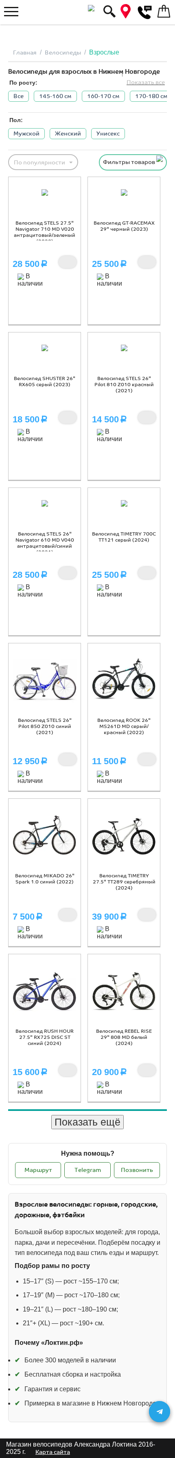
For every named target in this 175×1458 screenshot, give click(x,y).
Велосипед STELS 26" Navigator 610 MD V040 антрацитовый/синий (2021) (44, 543)
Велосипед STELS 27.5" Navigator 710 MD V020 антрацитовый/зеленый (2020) (44, 232)
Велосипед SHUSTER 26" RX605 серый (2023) (44, 382)
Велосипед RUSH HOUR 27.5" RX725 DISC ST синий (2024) (44, 1037)
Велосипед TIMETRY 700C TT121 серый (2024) (124, 537)
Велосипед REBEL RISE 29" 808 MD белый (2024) (124, 1037)
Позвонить (137, 1170)
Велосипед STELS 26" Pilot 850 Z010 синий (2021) (45, 726)
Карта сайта (52, 1452)
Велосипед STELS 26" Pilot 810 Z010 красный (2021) (124, 385)
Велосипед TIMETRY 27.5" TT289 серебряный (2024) (124, 882)
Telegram (87, 1170)
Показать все (146, 82)
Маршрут (38, 1170)
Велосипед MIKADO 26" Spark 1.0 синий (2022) (44, 879)
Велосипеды (63, 52)
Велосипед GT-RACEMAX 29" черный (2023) (124, 226)
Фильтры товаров (129, 162)
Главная (25, 52)
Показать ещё (87, 1122)
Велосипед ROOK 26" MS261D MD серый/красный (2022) (124, 726)
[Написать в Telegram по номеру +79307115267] (159, 1411)
